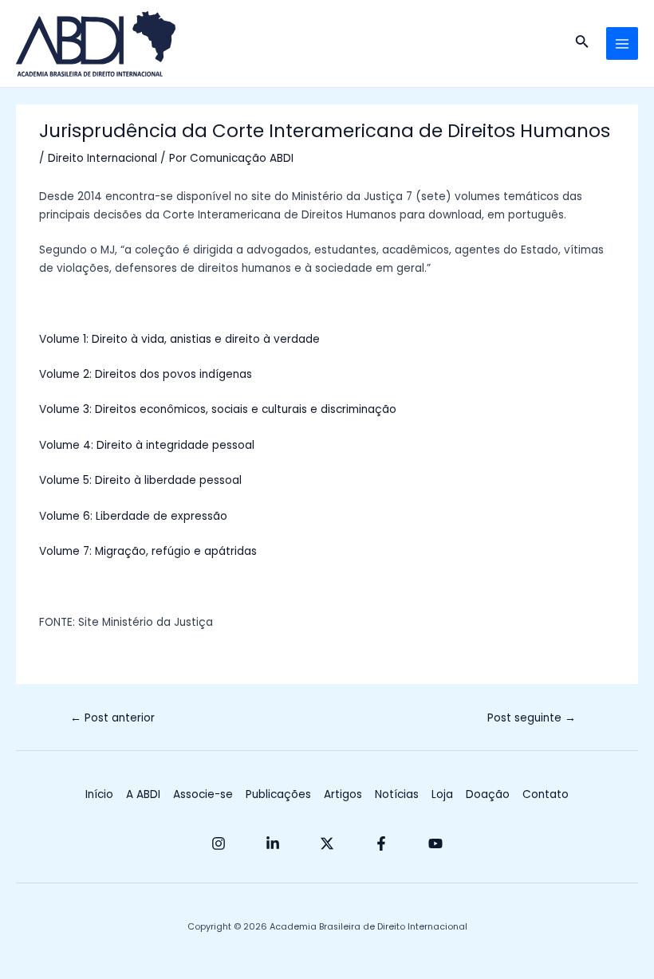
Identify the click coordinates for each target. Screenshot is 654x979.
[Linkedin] (273, 843)
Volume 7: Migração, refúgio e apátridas (148, 551)
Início (99, 794)
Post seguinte (531, 717)
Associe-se (203, 794)
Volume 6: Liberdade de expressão (133, 516)
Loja (442, 794)
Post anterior (112, 717)
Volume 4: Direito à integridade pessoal (146, 445)
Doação (488, 794)
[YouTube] (435, 843)
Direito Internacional (102, 158)
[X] (327, 843)
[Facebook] (381, 843)
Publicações (278, 794)
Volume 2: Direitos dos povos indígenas (145, 374)
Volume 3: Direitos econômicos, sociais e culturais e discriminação (217, 409)
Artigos (343, 794)
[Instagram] (218, 843)
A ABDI (143, 794)
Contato (545, 794)
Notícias (397, 794)
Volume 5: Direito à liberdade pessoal (140, 480)
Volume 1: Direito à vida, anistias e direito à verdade (179, 339)
